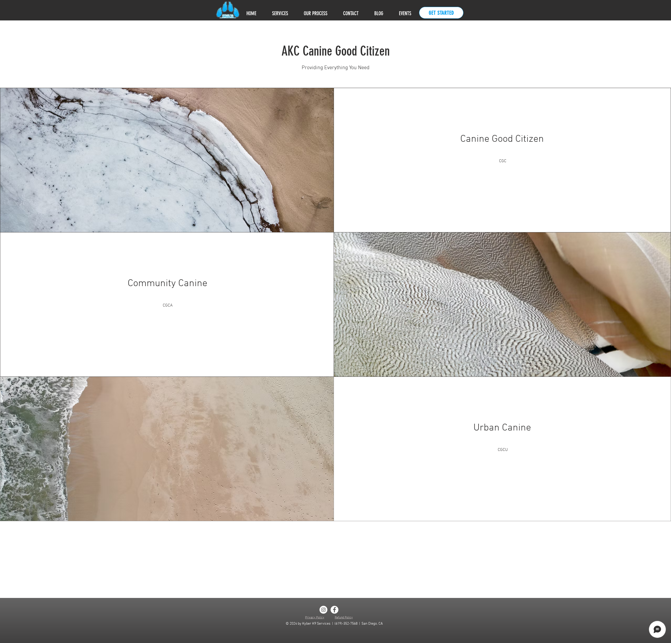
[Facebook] (334, 610)
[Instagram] (323, 610)
